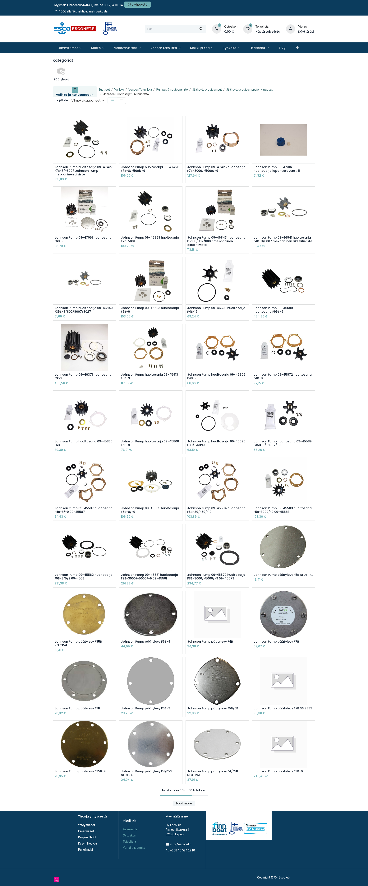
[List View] (121, 100)
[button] (87, 100)
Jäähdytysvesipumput (207, 89)
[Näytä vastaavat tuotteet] (113, 148)
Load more (184, 803)
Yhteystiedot (87, 825)
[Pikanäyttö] (113, 122)
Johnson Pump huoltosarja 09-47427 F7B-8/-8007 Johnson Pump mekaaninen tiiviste (83, 170)
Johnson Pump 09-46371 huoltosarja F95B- (83, 376)
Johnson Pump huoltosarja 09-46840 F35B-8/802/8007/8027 (83, 309)
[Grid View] (112, 100)
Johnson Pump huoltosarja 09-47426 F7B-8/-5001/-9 (150, 169)
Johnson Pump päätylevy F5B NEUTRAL (283, 575)
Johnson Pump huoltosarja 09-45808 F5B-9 (150, 443)
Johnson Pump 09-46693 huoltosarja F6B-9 (150, 309)
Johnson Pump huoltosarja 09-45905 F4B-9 (216, 376)
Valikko (119, 89)
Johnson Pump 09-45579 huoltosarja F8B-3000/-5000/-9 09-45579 (216, 576)
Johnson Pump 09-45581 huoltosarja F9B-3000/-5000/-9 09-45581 (149, 576)
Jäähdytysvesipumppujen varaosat (249, 89)
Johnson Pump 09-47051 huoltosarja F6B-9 (83, 239)
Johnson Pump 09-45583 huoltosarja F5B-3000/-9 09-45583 (283, 510)
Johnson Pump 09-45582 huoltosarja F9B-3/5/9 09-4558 (83, 576)
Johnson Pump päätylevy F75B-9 (80, 771)
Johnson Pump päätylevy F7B (276, 641)
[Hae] (201, 29)
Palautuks (84, 831)
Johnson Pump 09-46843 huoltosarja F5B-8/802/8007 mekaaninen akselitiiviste (216, 241)
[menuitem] (69, 47)
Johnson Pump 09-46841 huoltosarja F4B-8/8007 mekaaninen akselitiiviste (283, 239)
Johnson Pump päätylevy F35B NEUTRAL (78, 643)
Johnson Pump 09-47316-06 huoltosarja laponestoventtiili (277, 169)
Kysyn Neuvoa (87, 843)
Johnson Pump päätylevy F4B (210, 641)
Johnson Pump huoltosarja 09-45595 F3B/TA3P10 (216, 443)
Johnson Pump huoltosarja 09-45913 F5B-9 (149, 376)
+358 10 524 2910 (182, 850)
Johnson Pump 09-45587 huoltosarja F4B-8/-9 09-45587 (83, 510)
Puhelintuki (85, 849)
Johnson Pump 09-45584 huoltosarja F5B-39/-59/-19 (216, 510)
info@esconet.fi (180, 844)
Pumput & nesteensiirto (172, 89)
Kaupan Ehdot (87, 837)
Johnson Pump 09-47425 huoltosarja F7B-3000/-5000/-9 (216, 169)
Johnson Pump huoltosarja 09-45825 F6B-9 (83, 443)
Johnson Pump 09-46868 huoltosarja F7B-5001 (150, 239)
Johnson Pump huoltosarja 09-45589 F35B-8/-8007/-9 (283, 443)
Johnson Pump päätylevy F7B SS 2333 (283, 708)
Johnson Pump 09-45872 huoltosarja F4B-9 (283, 376)
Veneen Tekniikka (140, 89)
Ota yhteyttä (137, 4)
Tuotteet (104, 89)
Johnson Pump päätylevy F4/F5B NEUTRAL (146, 773)
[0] (216, 29)
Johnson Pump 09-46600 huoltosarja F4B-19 (216, 309)
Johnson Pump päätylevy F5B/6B (212, 708)
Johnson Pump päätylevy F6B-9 (145, 641)
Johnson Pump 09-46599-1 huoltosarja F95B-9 (275, 309)
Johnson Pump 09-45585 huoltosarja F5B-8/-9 (150, 510)
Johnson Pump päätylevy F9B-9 (278, 771)
